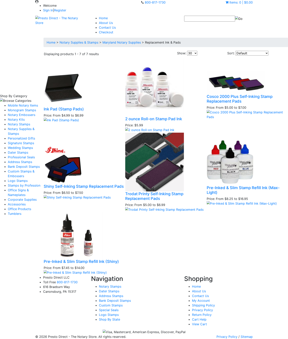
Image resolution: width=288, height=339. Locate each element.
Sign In (48, 10)
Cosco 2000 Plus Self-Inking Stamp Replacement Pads (240, 99)
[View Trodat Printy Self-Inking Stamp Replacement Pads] (164, 209)
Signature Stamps (21, 143)
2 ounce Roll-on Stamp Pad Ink (153, 119)
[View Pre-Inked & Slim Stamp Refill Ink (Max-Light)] (242, 203)
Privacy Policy (202, 310)
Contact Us (107, 27)
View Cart (199, 324)
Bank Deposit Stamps (24, 167)
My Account (201, 301)
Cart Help (199, 319)
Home (103, 18)
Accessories (17, 204)
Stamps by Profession (24, 185)
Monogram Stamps (22, 110)
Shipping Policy (203, 305)
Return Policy (202, 315)
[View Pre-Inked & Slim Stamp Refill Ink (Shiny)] (75, 272)
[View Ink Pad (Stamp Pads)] (61, 120)
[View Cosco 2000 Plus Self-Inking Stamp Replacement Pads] (247, 114)
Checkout (106, 32)
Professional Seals (21, 157)
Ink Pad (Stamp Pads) (64, 109)
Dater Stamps (18, 152)
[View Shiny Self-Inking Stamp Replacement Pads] (77, 197)
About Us (106, 23)
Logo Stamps (18, 181)
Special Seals (109, 310)
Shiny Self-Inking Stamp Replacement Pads (84, 186)
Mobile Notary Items (23, 105)
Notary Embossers (21, 115)
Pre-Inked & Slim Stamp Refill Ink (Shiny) (81, 261)
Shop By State (109, 319)
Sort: (231, 53)
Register (60, 10)
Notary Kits (16, 119)
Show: (181, 53)
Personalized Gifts (21, 138)
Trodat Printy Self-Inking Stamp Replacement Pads (154, 196)
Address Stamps (20, 162)
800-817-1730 (155, 2)
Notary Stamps (19, 124)
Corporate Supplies (22, 199)
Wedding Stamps (20, 148)
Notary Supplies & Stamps (79, 42)
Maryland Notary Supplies (121, 42)
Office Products (19, 209)
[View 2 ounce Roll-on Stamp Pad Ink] (149, 129)
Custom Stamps (111, 305)
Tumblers (14, 214)
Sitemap (247, 337)
